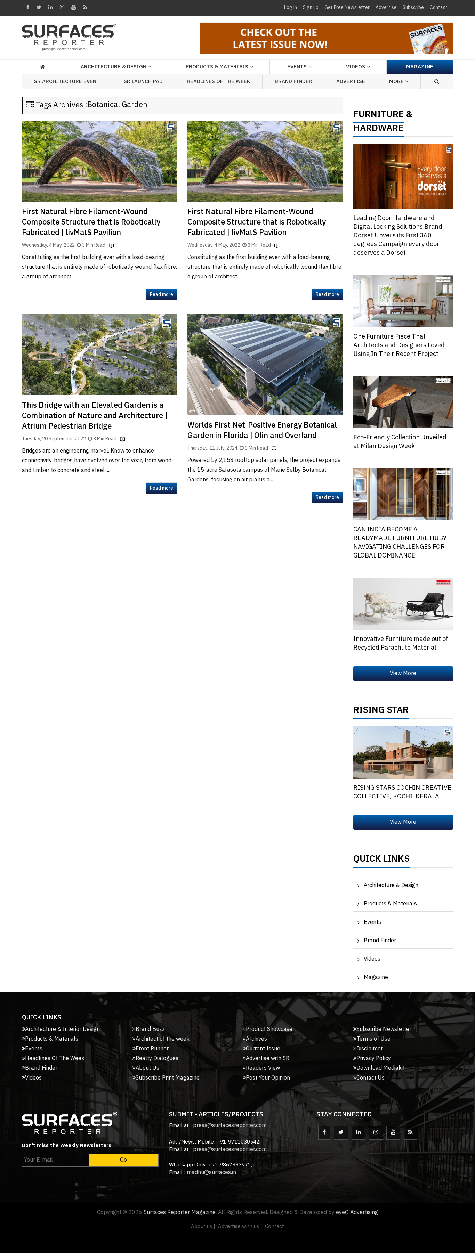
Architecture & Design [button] (113, 67)
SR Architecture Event (67, 81)
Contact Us (370, 1078)
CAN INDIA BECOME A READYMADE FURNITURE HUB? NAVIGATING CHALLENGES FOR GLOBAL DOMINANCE (399, 542)
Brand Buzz (150, 1029)
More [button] (397, 81)
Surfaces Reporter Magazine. (180, 1212)
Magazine (419, 67)
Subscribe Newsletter (383, 1029)
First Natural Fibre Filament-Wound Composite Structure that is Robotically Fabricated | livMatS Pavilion (91, 222)
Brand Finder (293, 81)
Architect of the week (163, 1039)
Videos (355, 67)
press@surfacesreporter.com (230, 1125)
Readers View (263, 1068)
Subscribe (413, 7)
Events (372, 922)
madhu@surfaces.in (211, 1172)
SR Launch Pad (143, 81)
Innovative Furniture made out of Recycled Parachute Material (400, 643)
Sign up (311, 7)
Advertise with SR (267, 1058)
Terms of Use (373, 1039)
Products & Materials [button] (217, 67)
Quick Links (381, 860)
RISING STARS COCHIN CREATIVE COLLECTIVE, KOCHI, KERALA (402, 792)
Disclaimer (369, 1048)
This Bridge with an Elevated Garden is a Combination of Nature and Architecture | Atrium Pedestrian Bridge (95, 416)
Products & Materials (390, 904)
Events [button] (297, 67)
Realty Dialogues (157, 1058)
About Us (147, 1068)
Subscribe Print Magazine (168, 1078)
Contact (439, 7)
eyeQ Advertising (357, 1212)
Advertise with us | (240, 1226)
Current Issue (263, 1048)
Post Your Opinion (268, 1078)
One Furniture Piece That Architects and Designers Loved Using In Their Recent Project (399, 345)
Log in (290, 7)
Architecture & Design (391, 885)
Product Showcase (269, 1029)
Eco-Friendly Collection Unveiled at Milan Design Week (399, 441)
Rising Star (381, 712)
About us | (203, 1226)
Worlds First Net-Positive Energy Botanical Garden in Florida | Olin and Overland (262, 430)
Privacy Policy (373, 1058)
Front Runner (152, 1048)
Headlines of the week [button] (218, 81)
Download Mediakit (380, 1068)
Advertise (386, 7)
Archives (256, 1039)
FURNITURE (378, 116)
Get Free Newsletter (347, 7)
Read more (161, 295)
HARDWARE (378, 130)
